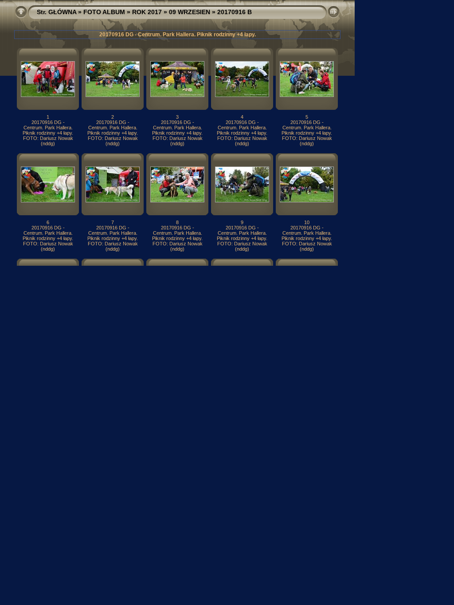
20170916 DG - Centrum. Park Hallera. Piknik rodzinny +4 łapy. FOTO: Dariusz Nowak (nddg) (48, 133)
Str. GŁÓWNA (56, 12)
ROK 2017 (147, 12)
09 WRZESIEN (189, 12)
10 (306, 222)
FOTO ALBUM (104, 12)
